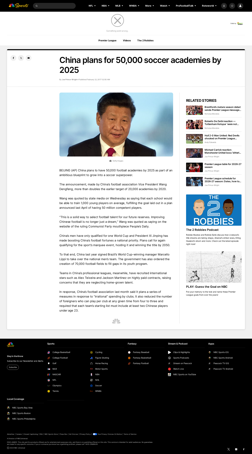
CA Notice (118, 434)
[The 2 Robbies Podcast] (214, 210)
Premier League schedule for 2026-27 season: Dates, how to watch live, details (222, 180)
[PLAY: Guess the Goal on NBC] (214, 267)
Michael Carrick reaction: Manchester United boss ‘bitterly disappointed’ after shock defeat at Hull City (222, 151)
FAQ (41, 434)
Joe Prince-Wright (69, 79)
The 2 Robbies (145, 40)
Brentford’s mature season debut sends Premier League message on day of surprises (223, 108)
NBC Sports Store (51, 434)
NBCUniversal (22, 439)
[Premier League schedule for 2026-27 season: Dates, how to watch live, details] (194, 181)
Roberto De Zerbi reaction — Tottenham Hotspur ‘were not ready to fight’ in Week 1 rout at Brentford (221, 123)
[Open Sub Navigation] (95, 5)
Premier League (107, 40)
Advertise (10, 434)
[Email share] (29, 58)
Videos (127, 40)
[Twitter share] (21, 58)
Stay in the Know (15, 356)
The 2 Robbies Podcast (202, 230)
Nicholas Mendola (212, 114)
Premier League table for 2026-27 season (223, 165)
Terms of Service (130, 434)
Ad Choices (73, 434)
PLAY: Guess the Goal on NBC (207, 286)
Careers (19, 434)
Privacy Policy (85, 434)
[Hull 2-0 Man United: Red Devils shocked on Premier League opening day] (194, 138)
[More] (224, 6)
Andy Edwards (210, 142)
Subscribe (13, 367)
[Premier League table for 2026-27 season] (194, 167)
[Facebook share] (13, 58)
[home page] (19, 6)
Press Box (64, 434)
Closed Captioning (31, 434)
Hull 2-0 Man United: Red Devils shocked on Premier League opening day (222, 137)
